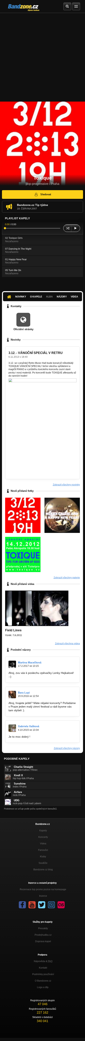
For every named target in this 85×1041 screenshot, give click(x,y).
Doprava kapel (43, 941)
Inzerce (43, 896)
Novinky (20, 296)
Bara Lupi (24, 692)
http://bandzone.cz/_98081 (28, 676)
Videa (74, 296)
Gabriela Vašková (28, 726)
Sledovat (45, 194)
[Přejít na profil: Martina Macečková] (12, 664)
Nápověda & (43, 961)
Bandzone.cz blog (43, 869)
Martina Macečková (29, 662)
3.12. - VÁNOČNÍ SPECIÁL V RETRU (35, 353)
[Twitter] (41, 904)
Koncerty (43, 837)
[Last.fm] (61, 904)
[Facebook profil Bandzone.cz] (22, 904)
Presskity (43, 928)
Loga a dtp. (43, 987)
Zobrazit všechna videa (67, 643)
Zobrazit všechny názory (67, 748)
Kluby (43, 856)
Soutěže (43, 863)
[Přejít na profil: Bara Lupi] (12, 694)
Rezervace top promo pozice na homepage (43, 889)
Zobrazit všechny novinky (66, 484)
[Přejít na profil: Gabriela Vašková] (12, 728)
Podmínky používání (43, 974)
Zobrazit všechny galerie (67, 577)
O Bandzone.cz (43, 980)
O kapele (36, 296)
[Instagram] (51, 904)
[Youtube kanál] (32, 904)
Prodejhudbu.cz (43, 935)
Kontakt (43, 967)
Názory (62, 296)
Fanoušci (43, 850)
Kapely (43, 830)
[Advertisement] (42, 57)
